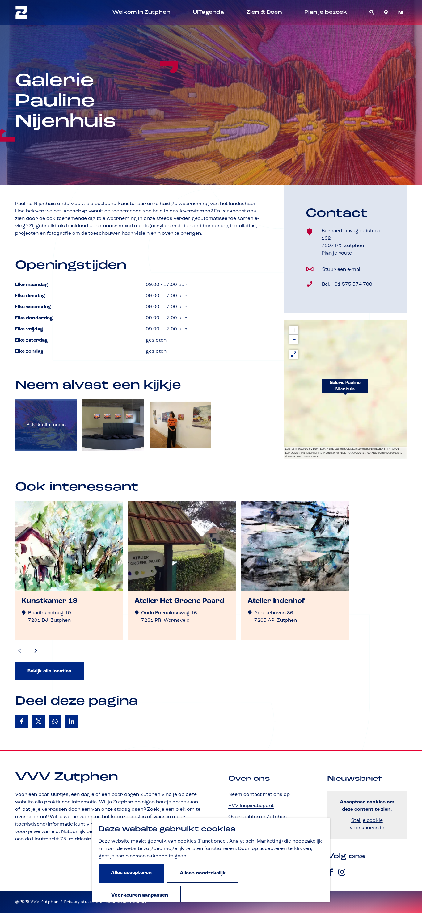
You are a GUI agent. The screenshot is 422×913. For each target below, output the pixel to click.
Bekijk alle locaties (49, 671)
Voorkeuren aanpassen (139, 895)
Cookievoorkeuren (126, 902)
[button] (345, 389)
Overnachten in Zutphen (257, 816)
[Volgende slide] (36, 650)
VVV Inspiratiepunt (251, 805)
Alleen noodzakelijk (203, 873)
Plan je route (338, 253)
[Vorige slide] (19, 650)
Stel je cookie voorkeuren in (367, 824)
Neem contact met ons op (259, 794)
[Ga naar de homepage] (21, 12)
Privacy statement (83, 902)
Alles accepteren (131, 872)
